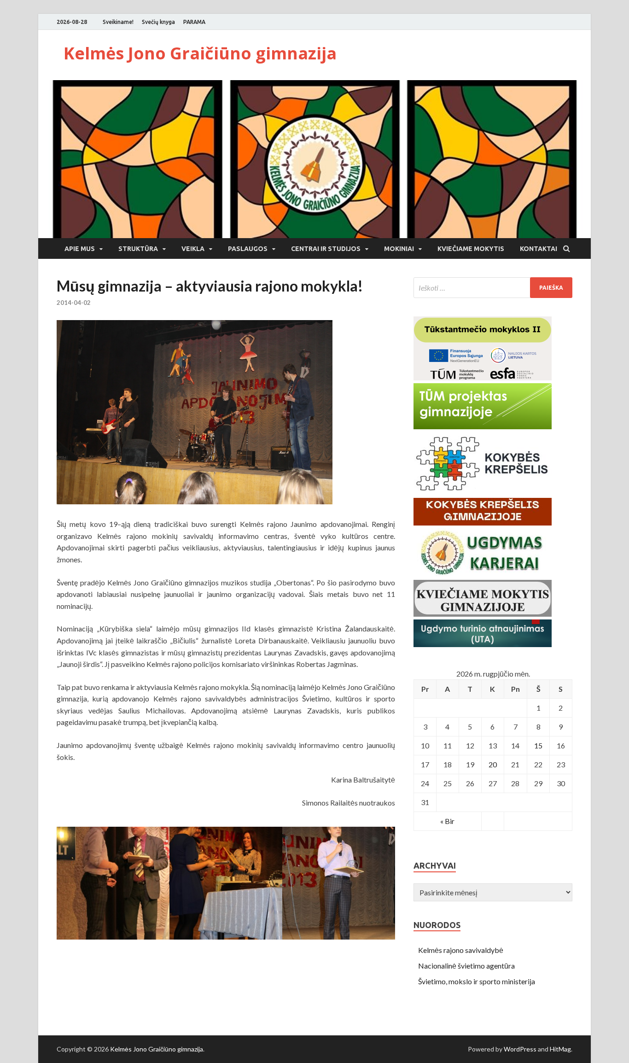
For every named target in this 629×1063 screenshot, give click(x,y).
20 (493, 764)
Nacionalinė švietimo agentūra (466, 965)
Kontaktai (538, 248)
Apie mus (79, 248)
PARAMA (194, 22)
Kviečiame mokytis (470, 248)
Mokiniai (399, 248)
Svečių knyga (158, 22)
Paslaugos (248, 248)
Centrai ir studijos (326, 248)
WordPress (520, 1049)
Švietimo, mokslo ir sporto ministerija (476, 981)
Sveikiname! (118, 22)
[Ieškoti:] (493, 287)
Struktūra (138, 248)
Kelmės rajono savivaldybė (460, 950)
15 (538, 745)
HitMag (560, 1049)
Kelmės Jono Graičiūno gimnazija (200, 53)
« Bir (447, 821)
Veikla (192, 248)
